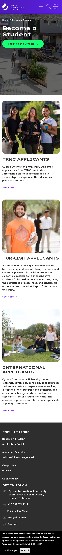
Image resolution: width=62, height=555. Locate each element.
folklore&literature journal (18, 457)
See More (8, 187)
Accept (25, 550)
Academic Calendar (13, 452)
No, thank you (10, 550)
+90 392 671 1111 (18, 504)
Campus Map (9, 465)
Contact (12, 524)
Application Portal (13, 444)
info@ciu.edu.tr (17, 517)
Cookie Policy (10, 478)
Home (5, 20)
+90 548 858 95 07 (18, 510)
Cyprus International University (17, 7)
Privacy (6, 470)
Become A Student (13, 438)
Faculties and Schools (21, 43)
